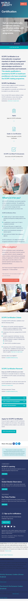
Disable (5, 598)
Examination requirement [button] (9, 405)
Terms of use (4, 537)
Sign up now (6, 522)
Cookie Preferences (11, 537)
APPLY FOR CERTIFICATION (9, 431)
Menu (22, 4)
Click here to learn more (13, 101)
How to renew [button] (6, 398)
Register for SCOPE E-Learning (10, 280)
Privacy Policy (20, 535)
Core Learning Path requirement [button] (11, 401)
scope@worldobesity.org (12, 357)
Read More (4, 473)
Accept (1, 555)
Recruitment (10, 535)
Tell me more (8, 551)
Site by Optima (4, 535)
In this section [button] (15, 47)
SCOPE (11, 43)
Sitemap (15, 535)
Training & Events (5, 43)
